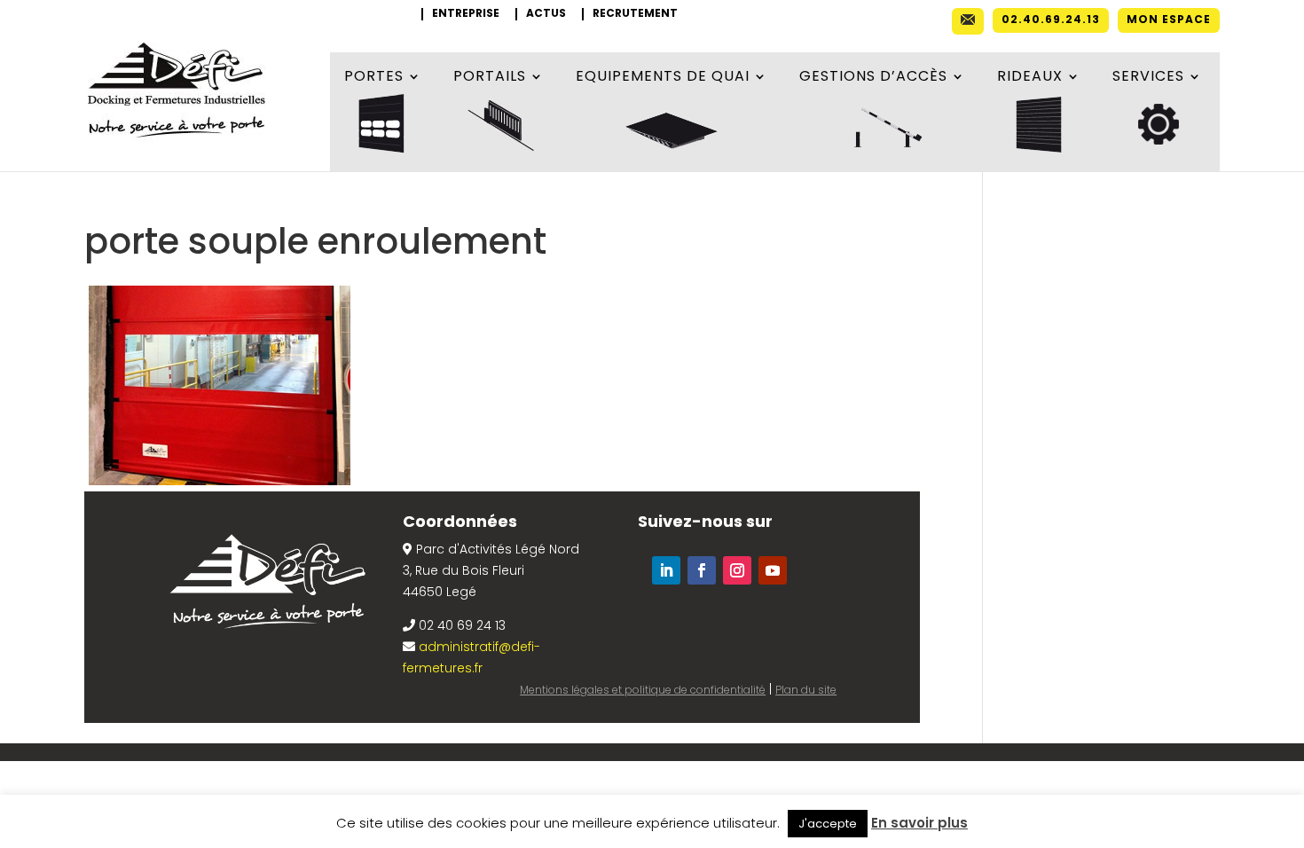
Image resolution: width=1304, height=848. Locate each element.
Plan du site (806, 689)
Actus (546, 14)
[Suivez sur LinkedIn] (666, 570)
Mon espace (1169, 20)
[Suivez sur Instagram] (737, 570)
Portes (374, 78)
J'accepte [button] (827, 823)
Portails (489, 78)
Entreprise (465, 14)
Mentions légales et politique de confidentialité (643, 689)
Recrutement (635, 14)
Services (1148, 78)
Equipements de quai (663, 78)
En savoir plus (919, 822)
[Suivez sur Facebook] (701, 570)
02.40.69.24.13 (1051, 20)
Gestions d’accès (873, 78)
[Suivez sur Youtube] (772, 570)
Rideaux (1030, 78)
